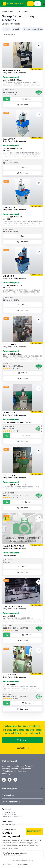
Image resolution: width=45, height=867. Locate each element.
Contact (28, 99)
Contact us (21, 748)
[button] (21, 66)
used (17, 29)
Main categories (9, 788)
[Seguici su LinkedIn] (15, 780)
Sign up (23, 740)
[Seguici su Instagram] (4, 780)
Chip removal (22, 11)
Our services (8, 795)
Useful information (11, 802)
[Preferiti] (38, 46)
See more (24, 105)
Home (4, 11)
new (7, 29)
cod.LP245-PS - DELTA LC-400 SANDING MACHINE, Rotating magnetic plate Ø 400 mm (21, 488)
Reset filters (10, 35)
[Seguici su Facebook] (10, 780)
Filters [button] (41, 430)
